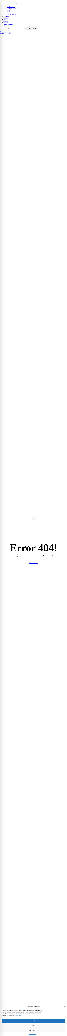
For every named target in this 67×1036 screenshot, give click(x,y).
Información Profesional (10, 4)
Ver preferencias (33, 1030)
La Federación (11, 7)
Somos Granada (11, 14)
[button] (64, 1006)
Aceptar (33, 1021)
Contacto (5, 22)
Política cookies (32, 1034)
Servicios (6, 16)
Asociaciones (10, 11)
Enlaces (9, 13)
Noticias (5, 18)
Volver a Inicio (33, 563)
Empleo (5, 21)
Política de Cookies (18, 1015)
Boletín (5, 19)
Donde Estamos (11, 8)
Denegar (33, 1025)
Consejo (9, 10)
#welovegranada (8, 24)
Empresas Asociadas (5, 32)
